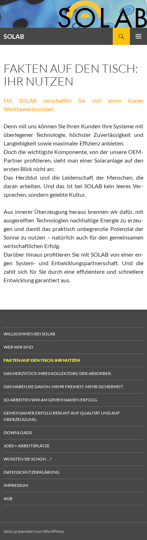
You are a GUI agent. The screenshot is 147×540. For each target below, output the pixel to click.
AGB (8, 498)
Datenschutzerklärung (32, 472)
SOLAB (14, 36)
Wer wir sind (18, 347)
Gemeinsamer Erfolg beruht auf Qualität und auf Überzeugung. (62, 416)
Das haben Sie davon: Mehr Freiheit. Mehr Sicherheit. (64, 386)
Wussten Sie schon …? (28, 459)
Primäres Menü (138, 36)
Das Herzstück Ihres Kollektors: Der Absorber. (58, 373)
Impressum (16, 485)
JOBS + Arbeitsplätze (27, 445)
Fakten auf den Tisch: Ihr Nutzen (42, 360)
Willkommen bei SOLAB (29, 333)
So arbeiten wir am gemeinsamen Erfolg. (51, 399)
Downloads (18, 432)
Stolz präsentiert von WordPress (34, 531)
